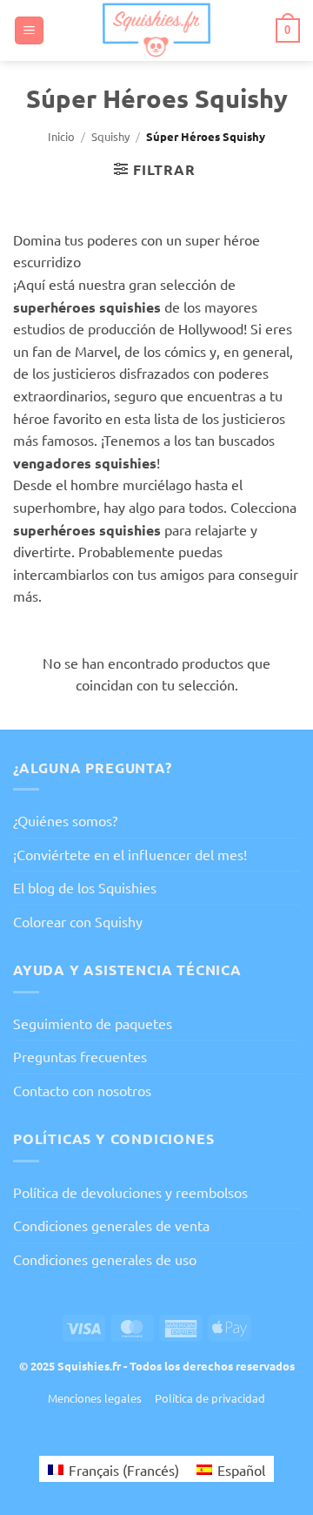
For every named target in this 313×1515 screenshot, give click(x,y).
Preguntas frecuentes (80, 1056)
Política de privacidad (210, 1397)
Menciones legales (95, 1397)
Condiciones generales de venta (111, 1225)
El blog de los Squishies (84, 887)
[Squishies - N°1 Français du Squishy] (156, 30)
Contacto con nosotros (82, 1090)
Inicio (61, 136)
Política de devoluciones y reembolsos (130, 1192)
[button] (29, 31)
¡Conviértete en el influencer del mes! (130, 854)
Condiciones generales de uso (104, 1259)
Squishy (110, 136)
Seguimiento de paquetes (92, 1023)
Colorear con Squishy (78, 921)
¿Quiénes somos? (65, 820)
